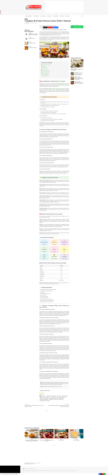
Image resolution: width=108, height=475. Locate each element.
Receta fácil (48, 400)
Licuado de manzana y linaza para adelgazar (78, 74)
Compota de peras (32, 38)
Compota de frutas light (32, 47)
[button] (82, 16)
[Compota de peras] (26, 39)
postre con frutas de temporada (44, 399)
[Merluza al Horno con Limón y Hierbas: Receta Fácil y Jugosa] (72, 78)
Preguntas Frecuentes (45, 75)
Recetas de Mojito (77, 81)
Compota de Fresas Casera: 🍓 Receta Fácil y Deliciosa (33, 34)
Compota (30, 37)
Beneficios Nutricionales (45, 70)
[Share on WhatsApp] (105, 474)
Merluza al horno (77, 76)
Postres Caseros (56, 399)
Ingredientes (44, 66)
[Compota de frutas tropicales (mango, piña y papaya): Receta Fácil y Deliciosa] (32, 433)
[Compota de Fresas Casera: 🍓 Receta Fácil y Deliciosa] (26, 34)
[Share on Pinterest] (103, 474)
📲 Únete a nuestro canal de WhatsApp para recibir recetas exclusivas (77, 27)
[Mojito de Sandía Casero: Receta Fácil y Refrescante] (72, 82)
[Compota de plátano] (26, 43)
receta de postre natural (43, 400)
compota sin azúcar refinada (60, 398)
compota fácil (41, 398)
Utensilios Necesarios (45, 74)
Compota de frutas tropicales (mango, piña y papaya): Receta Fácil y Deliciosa (32, 440)
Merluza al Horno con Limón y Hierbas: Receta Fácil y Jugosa (79, 78)
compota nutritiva (46, 398)
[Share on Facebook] (99, 474)
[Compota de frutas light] (26, 48)
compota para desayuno (53, 398)
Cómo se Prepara (44, 67)
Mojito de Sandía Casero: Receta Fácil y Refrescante (79, 83)
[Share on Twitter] (101, 474)
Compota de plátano (76, 440)
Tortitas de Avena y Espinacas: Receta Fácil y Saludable (77, 70)
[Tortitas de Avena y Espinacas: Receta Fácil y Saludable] (77, 63)
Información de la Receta (45, 71)
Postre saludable (51, 399)
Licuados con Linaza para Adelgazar (79, 72)
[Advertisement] (64, 7)
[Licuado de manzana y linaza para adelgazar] (72, 73)
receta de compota (60, 399)
